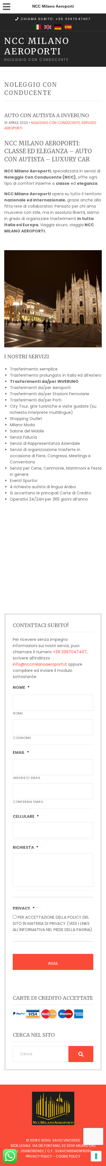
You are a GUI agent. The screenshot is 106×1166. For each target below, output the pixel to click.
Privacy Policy (39, 1156)
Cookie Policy (68, 1156)
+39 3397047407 (70, 652)
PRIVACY (23, 908)
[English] (48, 27)
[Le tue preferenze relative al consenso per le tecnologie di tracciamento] (96, 1156)
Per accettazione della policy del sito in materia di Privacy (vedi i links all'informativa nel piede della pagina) (52, 923)
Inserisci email (27, 778)
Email (21, 752)
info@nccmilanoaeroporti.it (40, 664)
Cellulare (26, 816)
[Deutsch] (58, 27)
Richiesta (25, 847)
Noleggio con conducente (55, 122)
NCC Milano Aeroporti (36, 45)
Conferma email (28, 801)
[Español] (68, 27)
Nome (21, 687)
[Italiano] (38, 27)
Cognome (22, 738)
